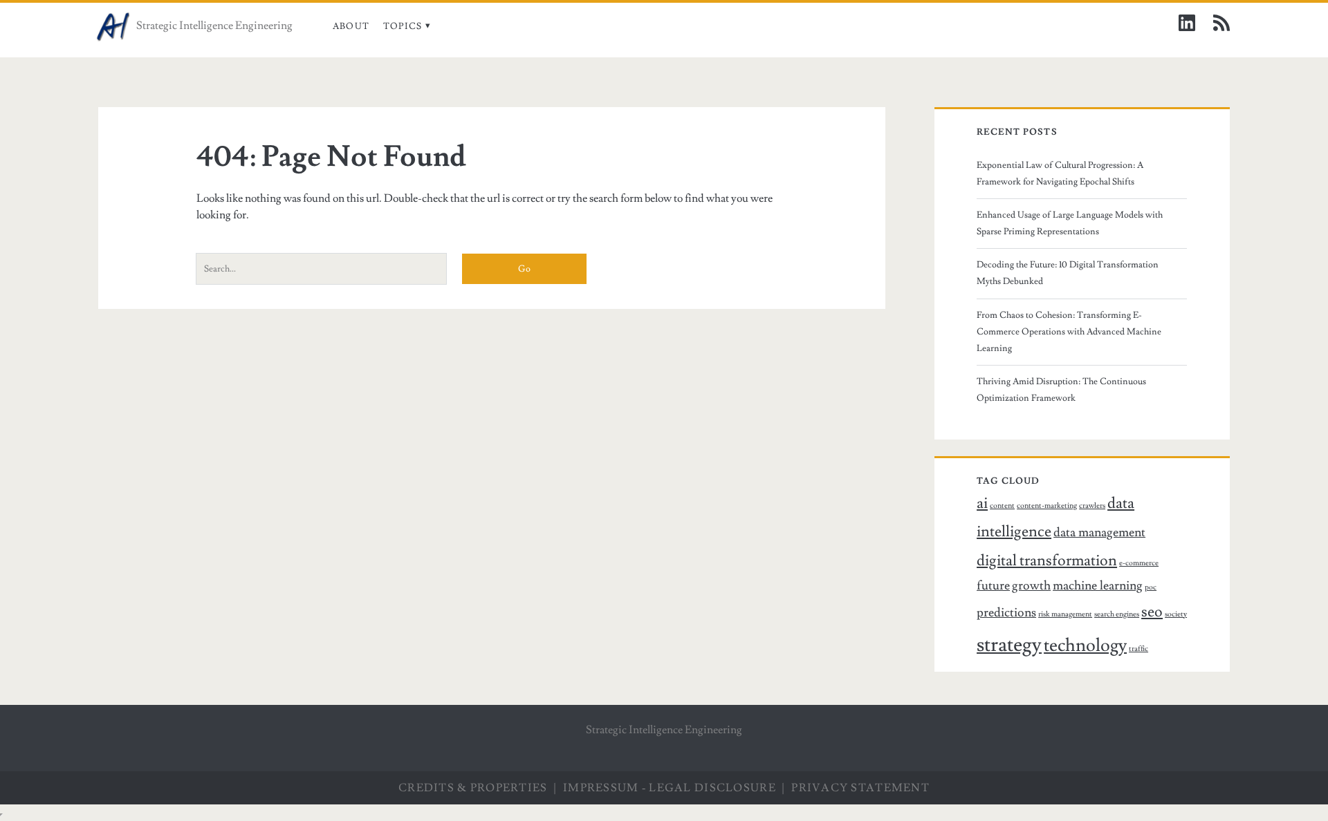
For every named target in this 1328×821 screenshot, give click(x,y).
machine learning (1098, 586)
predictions (1006, 613)
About (351, 26)
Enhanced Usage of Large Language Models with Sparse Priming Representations (1070, 223)
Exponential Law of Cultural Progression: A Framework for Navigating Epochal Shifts (1060, 173)
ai (982, 503)
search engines (1116, 614)
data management (1099, 532)
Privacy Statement (860, 788)
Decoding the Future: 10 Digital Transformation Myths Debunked (1068, 273)
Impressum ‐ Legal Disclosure (669, 788)
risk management (1065, 614)
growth (1031, 586)
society (1176, 614)
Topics (403, 26)
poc (1150, 587)
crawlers (1092, 506)
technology (1085, 645)
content (1002, 506)
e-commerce (1139, 563)
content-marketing (1047, 506)
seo (1152, 612)
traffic (1138, 649)
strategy (1009, 645)
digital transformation (1047, 561)
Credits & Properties (473, 788)
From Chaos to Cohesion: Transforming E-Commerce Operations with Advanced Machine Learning (1069, 332)
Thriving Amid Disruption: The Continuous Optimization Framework (1061, 390)
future (993, 586)
